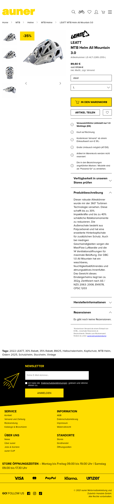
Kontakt (8, 415)
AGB (59, 415)
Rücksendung (11, 423)
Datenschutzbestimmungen (54, 383)
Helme (30, 22)
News (7, 439)
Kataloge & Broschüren (15, 427)
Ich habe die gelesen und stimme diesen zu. (58, 384)
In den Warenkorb (94, 102)
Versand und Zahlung (14, 419)
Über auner (9, 443)
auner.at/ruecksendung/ (96, 336)
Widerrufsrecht (64, 427)
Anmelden (44, 393)
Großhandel (62, 443)
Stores (60, 439)
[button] (26, 83)
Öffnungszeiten (64, 447)
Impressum (62, 423)
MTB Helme (46, 22)
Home (5, 22)
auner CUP (9, 451)
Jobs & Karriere (11, 447)
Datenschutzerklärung (67, 419)
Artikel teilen (85, 112)
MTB (18, 22)
